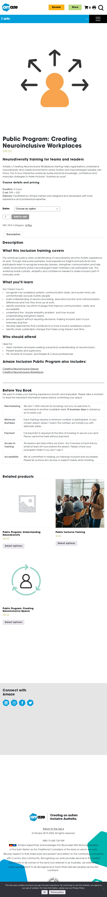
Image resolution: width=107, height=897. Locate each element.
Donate (56, 7)
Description (13, 234)
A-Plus (28, 225)
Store (75, 7)
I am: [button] (6, 19)
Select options (13, 546)
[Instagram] (14, 702)
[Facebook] (22, 702)
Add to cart (20, 217)
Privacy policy (57, 892)
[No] (103, 889)
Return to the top (53, 829)
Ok (44, 892)
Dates (6, 209)
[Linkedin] (6, 702)
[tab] (13, 234)
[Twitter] (30, 702)
